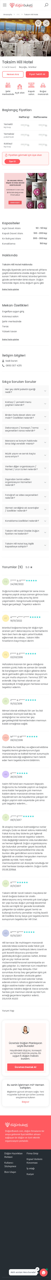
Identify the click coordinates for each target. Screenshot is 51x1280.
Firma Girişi (32, 1153)
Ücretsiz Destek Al (25, 1067)
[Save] (38, 23)
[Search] (46, 6)
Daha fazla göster (10, 289)
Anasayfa (7, 14)
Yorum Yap (8, 1010)
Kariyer (30, 1174)
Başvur (25, 1101)
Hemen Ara (13, 74)
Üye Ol (12, 161)
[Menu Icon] (4, 6)
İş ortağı (31, 1168)
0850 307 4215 (14, 365)
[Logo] (21, 5)
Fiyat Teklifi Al (37, 74)
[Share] (46, 23)
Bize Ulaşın (10, 1172)
